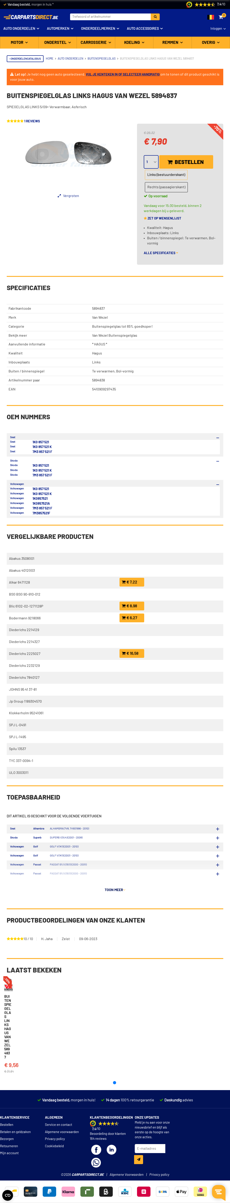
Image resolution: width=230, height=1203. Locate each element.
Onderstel (55, 43)
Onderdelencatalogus (25, 58)
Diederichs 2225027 (24, 654)
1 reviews (32, 121)
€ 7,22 (131, 582)
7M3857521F (41, 513)
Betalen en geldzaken (15, 1132)
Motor (17, 43)
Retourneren (9, 1146)
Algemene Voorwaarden (127, 1174)
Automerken (58, 28)
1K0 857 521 (41, 442)
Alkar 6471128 (19, 582)
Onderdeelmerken (98, 28)
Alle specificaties (160, 253)
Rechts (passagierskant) (166, 187)
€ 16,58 (132, 654)
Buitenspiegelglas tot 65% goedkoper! (122, 326)
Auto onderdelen (19, 28)
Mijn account (9, 1153)
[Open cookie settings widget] (7, 1195)
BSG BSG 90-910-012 (24, 594)
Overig (209, 43)
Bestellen (189, 162)
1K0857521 (40, 498)
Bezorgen (7, 1139)
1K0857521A (41, 503)
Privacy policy (55, 1139)
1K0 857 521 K (42, 447)
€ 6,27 (131, 618)
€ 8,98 (131, 606)
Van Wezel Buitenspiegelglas (114, 335)
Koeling (132, 43)
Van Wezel (100, 317)
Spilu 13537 (17, 749)
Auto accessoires (143, 28)
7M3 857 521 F (42, 452)
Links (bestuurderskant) (166, 175)
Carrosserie (94, 43)
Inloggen (216, 28)
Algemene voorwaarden (62, 1132)
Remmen (170, 43)
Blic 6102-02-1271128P (26, 606)
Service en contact (58, 1125)
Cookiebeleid (54, 1146)
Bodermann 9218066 (25, 618)
